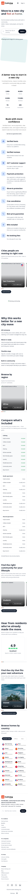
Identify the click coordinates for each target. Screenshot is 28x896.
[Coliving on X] (16, 885)
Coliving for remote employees (8, 849)
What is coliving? (5, 833)
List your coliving (5, 857)
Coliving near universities (7, 831)
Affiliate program (5, 873)
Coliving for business (6, 841)
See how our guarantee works (14, 133)
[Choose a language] (17, 3)
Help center (4, 875)
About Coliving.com (5, 869)
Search (23, 811)
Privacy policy (4, 877)
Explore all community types (9, 610)
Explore (22, 31)
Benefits (3, 823)
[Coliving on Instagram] (12, 885)
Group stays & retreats (6, 845)
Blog (2, 871)
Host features (4, 861)
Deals (2, 825)
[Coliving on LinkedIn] (20, 885)
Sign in (23, 3)
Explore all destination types (9, 713)
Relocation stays (5, 847)
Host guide (3, 859)
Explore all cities (6, 291)
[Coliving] (7, 3)
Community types (5, 829)
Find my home (4, 821)
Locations (3, 827)
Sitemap (12, 893)
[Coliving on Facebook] (7, 885)
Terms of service (5, 879)
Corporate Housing (5, 843)
